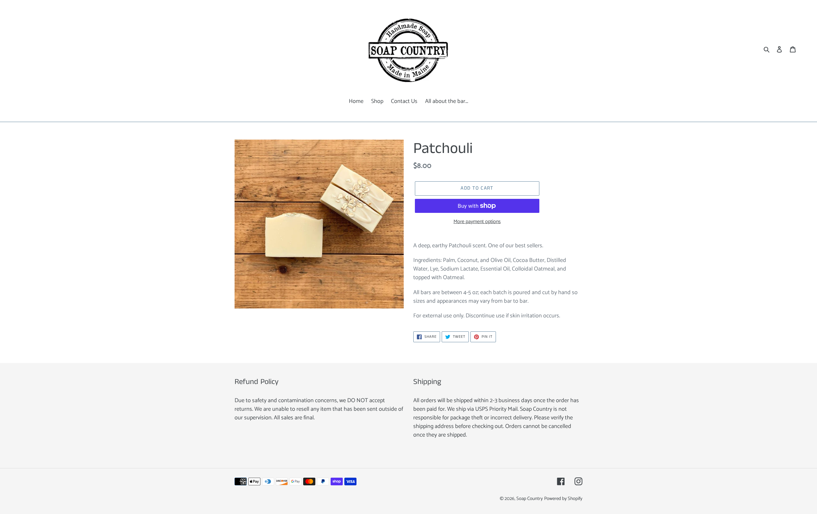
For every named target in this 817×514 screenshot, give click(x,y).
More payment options (477, 222)
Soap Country (529, 499)
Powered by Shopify (563, 499)
